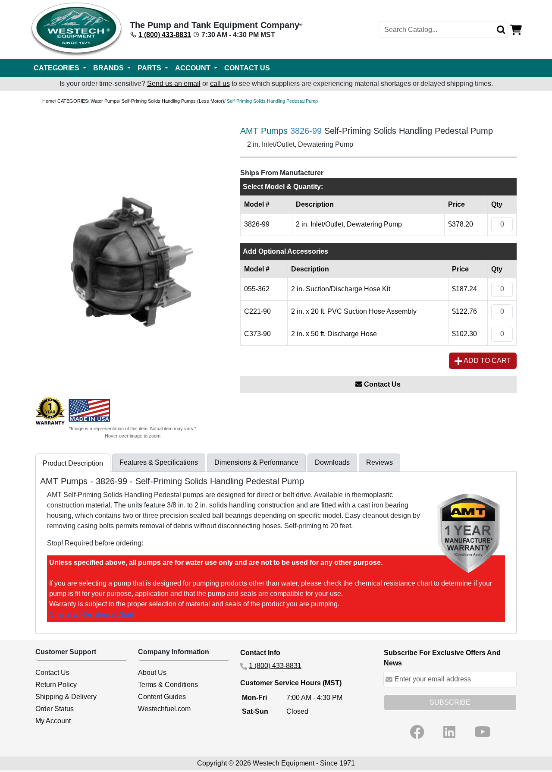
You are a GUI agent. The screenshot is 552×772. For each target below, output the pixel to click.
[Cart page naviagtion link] (516, 29)
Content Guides (162, 696)
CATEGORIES (72, 101)
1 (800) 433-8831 (164, 34)
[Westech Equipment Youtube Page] (482, 732)
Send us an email (174, 83)
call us (220, 83)
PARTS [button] (150, 68)
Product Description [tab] (73, 463)
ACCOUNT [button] (193, 68)
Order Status (54, 708)
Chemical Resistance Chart (91, 614)
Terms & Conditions (168, 684)
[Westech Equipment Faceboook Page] (417, 732)
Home (48, 101)
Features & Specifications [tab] (158, 462)
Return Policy (56, 684)
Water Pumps (105, 101)
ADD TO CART (486, 360)
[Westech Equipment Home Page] (76, 30)
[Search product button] (501, 30)
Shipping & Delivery (66, 696)
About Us (152, 672)
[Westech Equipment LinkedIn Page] (449, 732)
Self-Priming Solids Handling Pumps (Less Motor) (173, 101)
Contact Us (381, 384)
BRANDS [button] (109, 68)
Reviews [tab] (379, 462)
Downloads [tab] (332, 462)
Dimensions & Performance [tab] (256, 462)
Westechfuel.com (164, 708)
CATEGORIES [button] (57, 68)
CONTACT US (247, 68)
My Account (53, 721)
